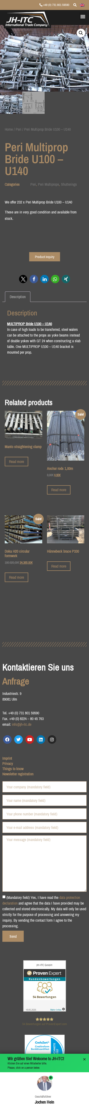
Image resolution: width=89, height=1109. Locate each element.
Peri (18, 129)
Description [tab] (18, 296)
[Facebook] (7, 739)
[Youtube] (29, 739)
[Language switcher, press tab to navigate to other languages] (82, 5)
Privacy (7, 763)
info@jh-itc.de (21, 724)
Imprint (7, 758)
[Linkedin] (41, 739)
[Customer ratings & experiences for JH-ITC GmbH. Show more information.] (44, 1010)
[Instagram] (52, 739)
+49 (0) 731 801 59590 (55, 5)
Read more (16, 461)
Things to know (12, 768)
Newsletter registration (17, 773)
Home (9, 129)
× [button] (84, 1059)
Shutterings (69, 184)
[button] (83, 16)
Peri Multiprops (48, 184)
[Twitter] (18, 739)
